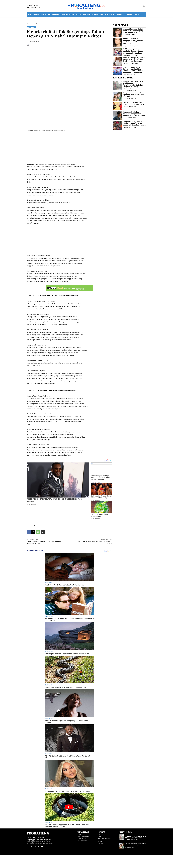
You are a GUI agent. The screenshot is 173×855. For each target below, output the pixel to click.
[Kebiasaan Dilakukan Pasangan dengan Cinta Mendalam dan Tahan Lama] (117, 115)
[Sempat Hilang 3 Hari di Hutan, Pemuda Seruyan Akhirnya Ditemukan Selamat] (117, 125)
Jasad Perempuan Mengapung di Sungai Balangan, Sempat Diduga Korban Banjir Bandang (133, 50)
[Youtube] (42, 846)
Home (28, 24)
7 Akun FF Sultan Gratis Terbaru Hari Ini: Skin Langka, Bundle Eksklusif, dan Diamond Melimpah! (133, 69)
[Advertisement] (69, 147)
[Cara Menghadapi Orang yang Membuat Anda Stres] (117, 106)
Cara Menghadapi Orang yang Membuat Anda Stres (133, 103)
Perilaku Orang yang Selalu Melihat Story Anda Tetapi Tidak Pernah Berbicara (134, 59)
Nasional (34, 24)
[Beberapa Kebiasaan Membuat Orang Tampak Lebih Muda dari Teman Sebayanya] (117, 42)
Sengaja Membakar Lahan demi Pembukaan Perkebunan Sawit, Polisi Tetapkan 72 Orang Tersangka (133, 85)
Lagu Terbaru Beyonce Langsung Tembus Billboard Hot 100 (44, 543)
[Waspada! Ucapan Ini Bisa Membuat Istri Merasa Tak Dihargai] (117, 96)
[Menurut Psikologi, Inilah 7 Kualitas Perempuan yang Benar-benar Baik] (117, 32)
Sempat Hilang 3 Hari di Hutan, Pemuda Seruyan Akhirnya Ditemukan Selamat (134, 123)
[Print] (43, 532)
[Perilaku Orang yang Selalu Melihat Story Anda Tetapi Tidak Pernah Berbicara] (117, 61)
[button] (143, 6)
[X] (33, 532)
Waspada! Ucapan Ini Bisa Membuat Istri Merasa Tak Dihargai (133, 94)
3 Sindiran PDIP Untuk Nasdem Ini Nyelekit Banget (94, 543)
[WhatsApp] (38, 532)
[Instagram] (31, 846)
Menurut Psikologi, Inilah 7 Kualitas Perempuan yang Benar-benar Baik (133, 30)
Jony (33, 525)
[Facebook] (29, 532)
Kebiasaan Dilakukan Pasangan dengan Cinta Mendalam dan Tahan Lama (134, 113)
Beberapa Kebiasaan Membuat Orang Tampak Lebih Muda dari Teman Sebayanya (133, 41)
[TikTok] (35, 846)
